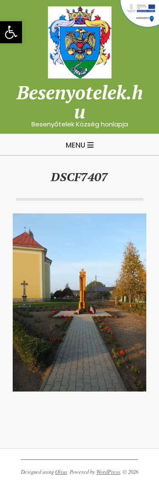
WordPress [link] (108, 472)
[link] (11, 32)
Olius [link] (61, 472)
